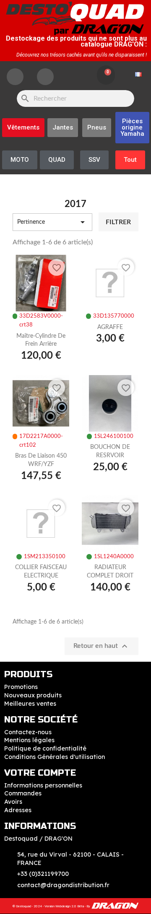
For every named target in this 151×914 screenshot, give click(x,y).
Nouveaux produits (33, 695)
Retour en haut (101, 646)
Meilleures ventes (30, 703)
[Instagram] (45, 76)
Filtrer (118, 222)
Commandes (23, 793)
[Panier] (106, 75)
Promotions (21, 687)
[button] (132, 127)
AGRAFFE (110, 327)
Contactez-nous (28, 732)
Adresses (17, 810)
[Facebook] (15, 76)
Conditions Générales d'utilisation (54, 757)
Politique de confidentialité (45, 748)
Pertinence (52, 222)
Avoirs (13, 801)
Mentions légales (29, 740)
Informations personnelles (43, 785)
